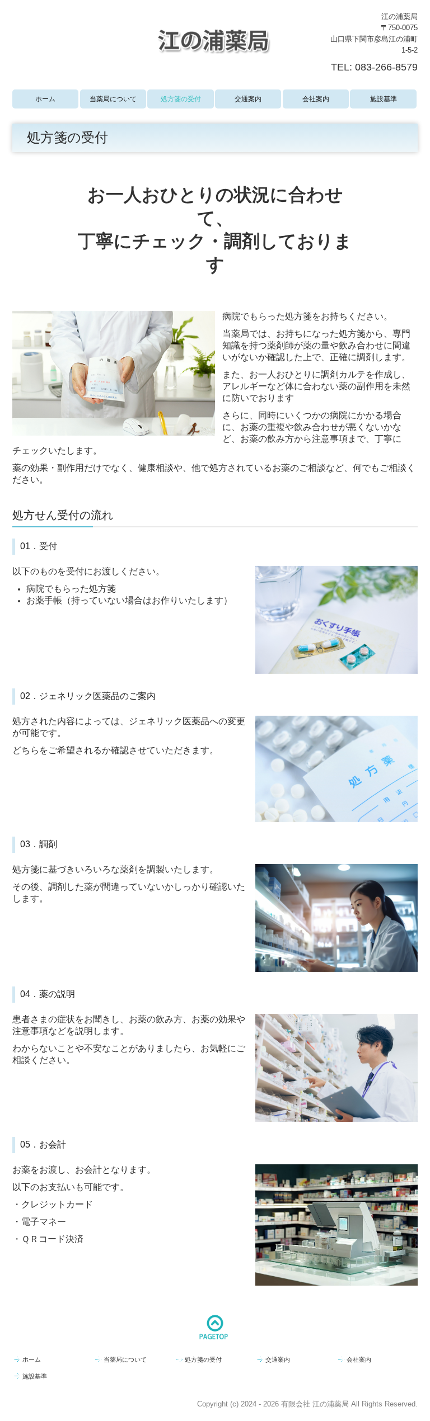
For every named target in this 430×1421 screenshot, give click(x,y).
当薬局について (113, 99)
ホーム (45, 99)
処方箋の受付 (181, 99)
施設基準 (383, 99)
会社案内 (315, 99)
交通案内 (248, 99)
